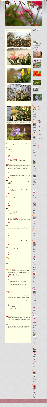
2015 (39, 108)
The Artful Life (34, 385)
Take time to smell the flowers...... (18, 3)
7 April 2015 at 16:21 (14, 269)
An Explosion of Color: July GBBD (34, 338)
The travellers (34, 321)
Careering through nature (34, 135)
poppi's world (34, 361)
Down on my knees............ (40, 137)
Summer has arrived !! (40, 135)
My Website (34, 232)
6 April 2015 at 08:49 (14, 159)
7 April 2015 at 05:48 (14, 202)
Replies (9, 185)
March (40, 140)
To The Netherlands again (34, 262)
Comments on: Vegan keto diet (34, 307)
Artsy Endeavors (34, 348)
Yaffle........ (40, 126)
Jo (8, 164)
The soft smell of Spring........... (40, 122)
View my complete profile (35, 49)
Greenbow (34, 216)
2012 (39, 146)
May (39, 119)
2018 (39, 105)
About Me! (34, 362)
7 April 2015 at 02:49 (16, 247)
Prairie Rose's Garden (34, 333)
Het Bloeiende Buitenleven (34, 289)
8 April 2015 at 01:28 (12, 291)
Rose (8, 316)
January (40, 142)
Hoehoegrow (9, 257)
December (40, 109)
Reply (8, 156)
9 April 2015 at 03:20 (14, 304)
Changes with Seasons (34, 231)
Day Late (34, 206)
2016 (39, 107)
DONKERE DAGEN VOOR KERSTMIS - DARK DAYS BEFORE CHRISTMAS (34, 296)
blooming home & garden (34, 174)
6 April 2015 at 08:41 (11, 164)
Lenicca (35, 308)
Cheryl (10, 159)
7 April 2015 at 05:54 (13, 257)
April (39, 120)
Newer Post (7, 344)
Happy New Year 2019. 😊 (34, 276)
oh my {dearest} (34, 313)
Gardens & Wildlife (34, 150)
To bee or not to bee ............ (40, 128)
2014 (39, 144)
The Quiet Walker (34, 160)
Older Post (29, 344)
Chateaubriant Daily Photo (34, 122)
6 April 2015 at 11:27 (12, 180)
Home (18, 344)
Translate (37, 30)
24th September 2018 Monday (34, 322)
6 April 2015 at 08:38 (13, 153)
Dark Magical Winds (34, 286)
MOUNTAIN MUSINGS (34, 202)
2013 (39, 145)
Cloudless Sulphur (34, 389)
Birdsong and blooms (40, 139)
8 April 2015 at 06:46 (11, 316)
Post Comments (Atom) (10, 345)
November (40, 111)
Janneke (9, 180)
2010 (39, 148)
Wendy (9, 225)
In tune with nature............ (40, 133)
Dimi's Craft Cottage (34, 271)
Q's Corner (34, 371)
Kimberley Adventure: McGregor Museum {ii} (34, 318)
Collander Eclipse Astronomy (34, 140)
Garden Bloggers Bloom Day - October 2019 (34, 221)
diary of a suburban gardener (34, 242)
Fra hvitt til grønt (34, 178)
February (40, 141)
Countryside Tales (34, 188)
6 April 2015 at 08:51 (14, 172)
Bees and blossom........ (40, 125)
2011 (39, 147)
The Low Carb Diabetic (34, 106)
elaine (8, 291)
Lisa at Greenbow (10, 269)
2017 (39, 106)
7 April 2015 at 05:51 (14, 218)
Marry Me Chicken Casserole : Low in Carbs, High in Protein (34, 112)
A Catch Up (34, 192)
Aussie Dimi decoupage (34, 257)
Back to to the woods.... (40, 131)
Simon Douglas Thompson (11, 247)
